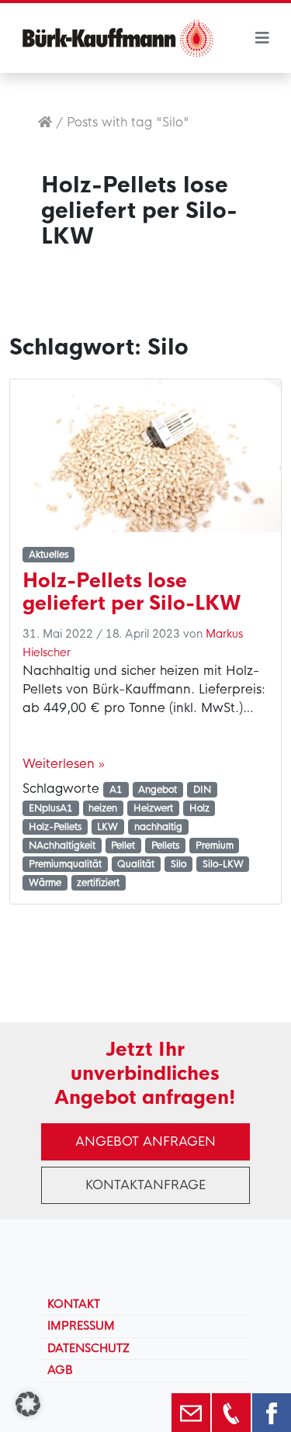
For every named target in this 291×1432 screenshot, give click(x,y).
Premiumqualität (65, 864)
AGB (60, 1370)
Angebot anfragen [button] (145, 1141)
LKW (107, 827)
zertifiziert (98, 883)
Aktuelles (48, 554)
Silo (178, 864)
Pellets (165, 845)
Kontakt (73, 1304)
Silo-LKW (223, 864)
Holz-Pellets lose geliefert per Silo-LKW (132, 592)
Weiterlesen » (64, 764)
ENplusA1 (51, 808)
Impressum (81, 1326)
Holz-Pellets (55, 827)
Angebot (157, 789)
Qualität (135, 864)
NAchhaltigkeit (62, 845)
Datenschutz (88, 1348)
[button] (28, 1404)
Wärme (45, 883)
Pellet (123, 845)
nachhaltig (158, 827)
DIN (202, 789)
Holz (199, 808)
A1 (116, 789)
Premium (215, 845)
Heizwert (153, 808)
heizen (102, 808)
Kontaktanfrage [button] (145, 1185)
